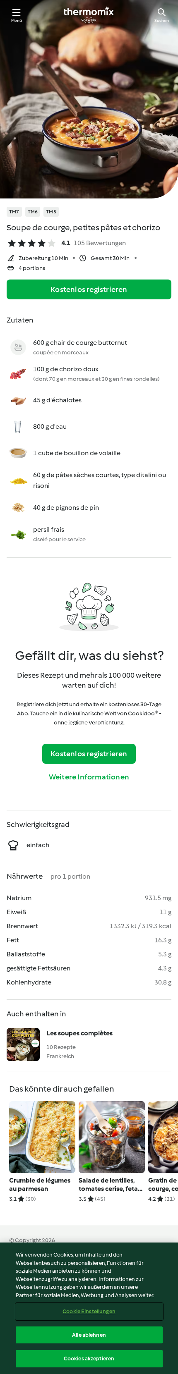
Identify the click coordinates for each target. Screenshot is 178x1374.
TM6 (33, 212)
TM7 (14, 212)
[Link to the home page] (89, 15)
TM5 (51, 212)
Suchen (161, 20)
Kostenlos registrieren (89, 289)
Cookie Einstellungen (89, 1311)
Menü (16, 20)
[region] (89, 1308)
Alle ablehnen (89, 1335)
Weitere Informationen (89, 776)
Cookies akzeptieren (89, 1358)
